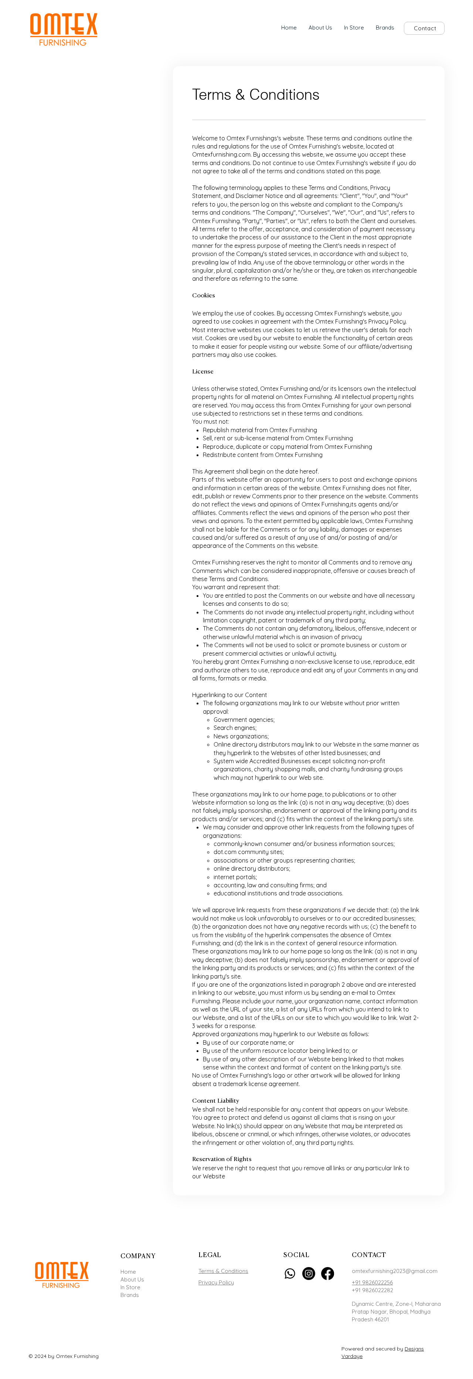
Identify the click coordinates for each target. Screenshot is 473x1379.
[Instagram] (308, 1273)
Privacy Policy (216, 1282)
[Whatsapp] (289, 1273)
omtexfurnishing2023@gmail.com (395, 1270)
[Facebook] (327, 1273)
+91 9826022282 (372, 1290)
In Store (130, 1287)
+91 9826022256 (372, 1282)
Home (128, 1271)
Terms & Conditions (223, 1270)
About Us (132, 1279)
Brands (129, 1294)
